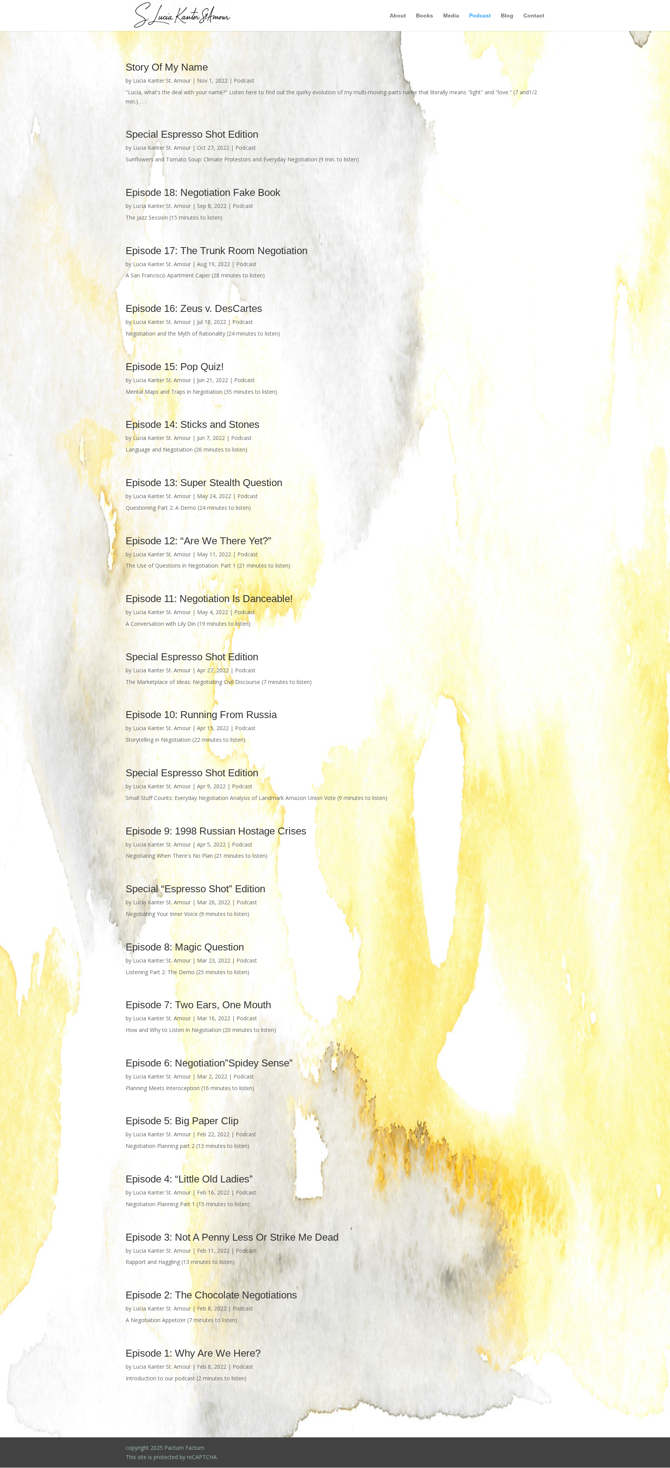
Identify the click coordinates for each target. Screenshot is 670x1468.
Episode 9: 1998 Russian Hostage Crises (216, 831)
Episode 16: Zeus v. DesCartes (194, 308)
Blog (507, 16)
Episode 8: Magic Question (185, 947)
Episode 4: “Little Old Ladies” (189, 1179)
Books (424, 16)
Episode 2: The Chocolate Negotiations (211, 1295)
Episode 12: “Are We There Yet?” (198, 541)
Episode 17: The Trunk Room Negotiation (216, 250)
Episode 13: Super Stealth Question (204, 482)
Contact (533, 16)
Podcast (480, 16)
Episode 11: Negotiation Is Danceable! (209, 598)
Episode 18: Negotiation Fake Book (203, 192)
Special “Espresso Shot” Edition (195, 889)
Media (451, 16)
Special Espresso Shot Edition (192, 134)
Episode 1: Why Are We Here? (193, 1353)
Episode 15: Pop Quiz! (175, 366)
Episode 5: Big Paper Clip (182, 1121)
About (398, 16)
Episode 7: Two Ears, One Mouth (198, 1005)
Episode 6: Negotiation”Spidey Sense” (209, 1063)
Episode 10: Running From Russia (201, 714)
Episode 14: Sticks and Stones (192, 424)
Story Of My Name (167, 67)
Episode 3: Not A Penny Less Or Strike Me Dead (232, 1237)
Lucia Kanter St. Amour (162, 80)
